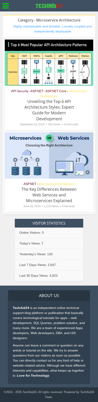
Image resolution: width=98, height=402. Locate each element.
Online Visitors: (30, 232)
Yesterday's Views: (33, 254)
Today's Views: (30, 243)
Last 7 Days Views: (33, 265)
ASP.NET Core (56, 91)
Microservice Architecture (57, 184)
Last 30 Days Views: (34, 275)
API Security (19, 91)
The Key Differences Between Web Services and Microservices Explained (49, 194)
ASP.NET (37, 91)
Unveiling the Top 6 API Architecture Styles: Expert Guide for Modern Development (49, 110)
